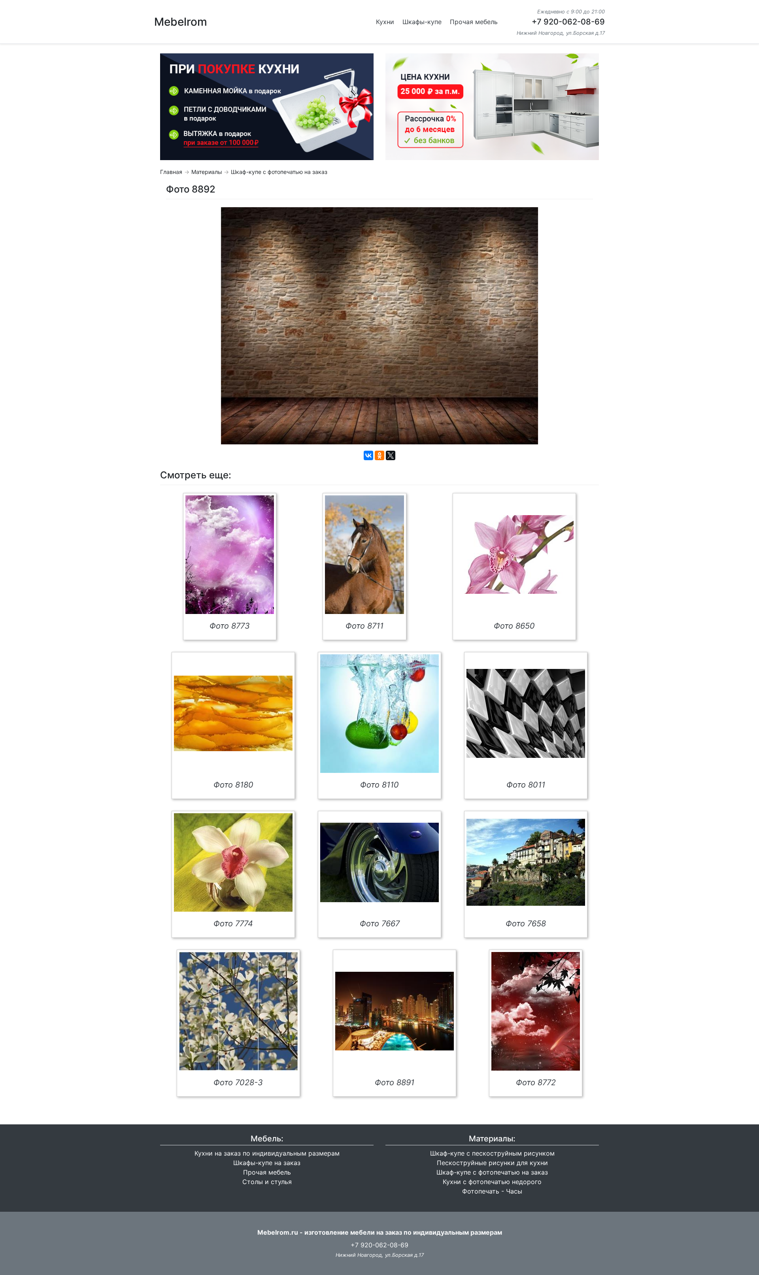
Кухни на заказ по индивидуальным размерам (267, 1153)
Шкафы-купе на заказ (266, 1163)
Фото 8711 (364, 626)
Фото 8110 (379, 785)
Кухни (385, 22)
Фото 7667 (380, 923)
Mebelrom (180, 21)
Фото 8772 (536, 1082)
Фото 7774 (233, 923)
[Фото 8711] (364, 554)
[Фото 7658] (525, 862)
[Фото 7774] (233, 862)
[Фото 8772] (535, 1011)
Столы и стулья (267, 1182)
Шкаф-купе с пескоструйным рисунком (492, 1153)
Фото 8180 (233, 785)
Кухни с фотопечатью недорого (492, 1182)
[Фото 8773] (229, 554)
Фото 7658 (526, 923)
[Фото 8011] (525, 713)
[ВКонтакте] (368, 455)
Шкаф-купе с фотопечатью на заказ (279, 171)
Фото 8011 (525, 785)
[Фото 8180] (233, 713)
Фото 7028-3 (238, 1082)
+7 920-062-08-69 (568, 21)
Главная (171, 171)
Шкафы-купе (422, 22)
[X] (390, 455)
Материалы (206, 171)
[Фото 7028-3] (238, 1011)
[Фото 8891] (394, 1011)
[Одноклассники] (379, 455)
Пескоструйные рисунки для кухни (492, 1163)
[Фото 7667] (379, 862)
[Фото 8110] (379, 713)
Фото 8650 (514, 626)
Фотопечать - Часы (492, 1191)
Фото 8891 (394, 1082)
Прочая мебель (474, 22)
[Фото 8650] (514, 554)
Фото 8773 (230, 626)
